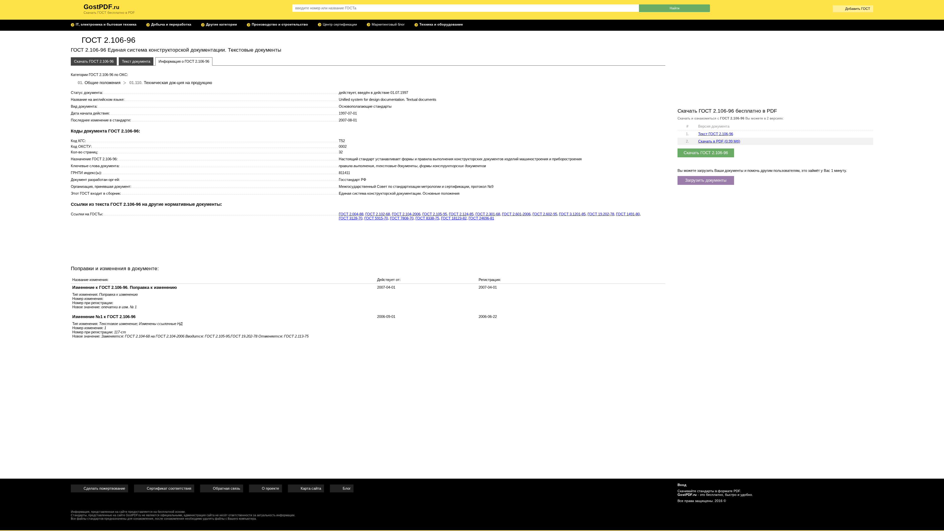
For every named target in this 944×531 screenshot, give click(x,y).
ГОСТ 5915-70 (376, 218)
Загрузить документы (705, 180)
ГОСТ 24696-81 (481, 218)
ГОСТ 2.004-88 (351, 214)
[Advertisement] (368, 242)
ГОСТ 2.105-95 (434, 214)
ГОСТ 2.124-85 (461, 214)
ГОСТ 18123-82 (454, 218)
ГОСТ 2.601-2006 (516, 214)
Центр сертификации (340, 24)
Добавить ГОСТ (857, 9)
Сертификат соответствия (169, 488)
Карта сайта (311, 488)
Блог (347, 488)
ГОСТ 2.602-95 (544, 214)
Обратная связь (226, 488)
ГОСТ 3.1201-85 (572, 214)
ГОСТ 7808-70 (401, 218)
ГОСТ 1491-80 (628, 214)
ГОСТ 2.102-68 (377, 214)
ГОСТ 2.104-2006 (406, 214)
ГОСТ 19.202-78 (601, 214)
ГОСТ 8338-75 (427, 218)
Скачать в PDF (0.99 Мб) (719, 141)
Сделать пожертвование (104, 488)
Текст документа (136, 61)
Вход (682, 485)
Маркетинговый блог (388, 24)
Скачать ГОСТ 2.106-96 (94, 61)
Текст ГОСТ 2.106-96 (715, 134)
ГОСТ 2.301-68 (487, 214)
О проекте (270, 488)
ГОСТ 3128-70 (350, 218)
